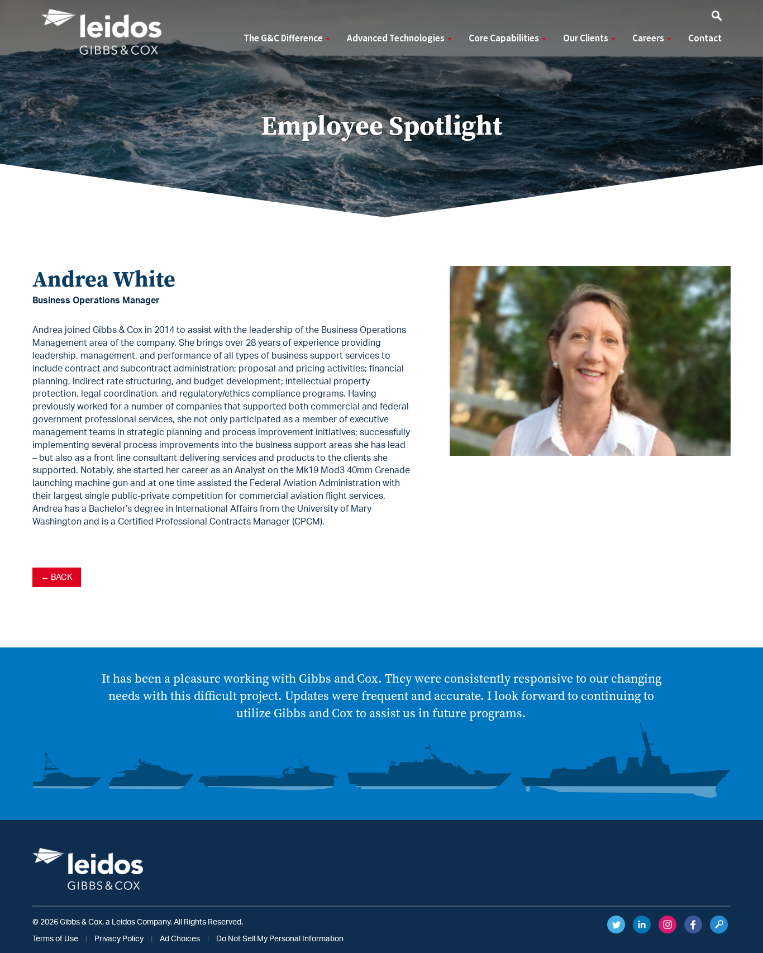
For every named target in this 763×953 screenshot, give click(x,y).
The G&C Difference (284, 38)
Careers (649, 38)
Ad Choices (180, 939)
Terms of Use (55, 939)
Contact (705, 38)
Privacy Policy (119, 939)
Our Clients (586, 38)
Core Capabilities (505, 38)
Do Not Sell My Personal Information (280, 939)
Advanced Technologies (396, 38)
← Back (57, 577)
